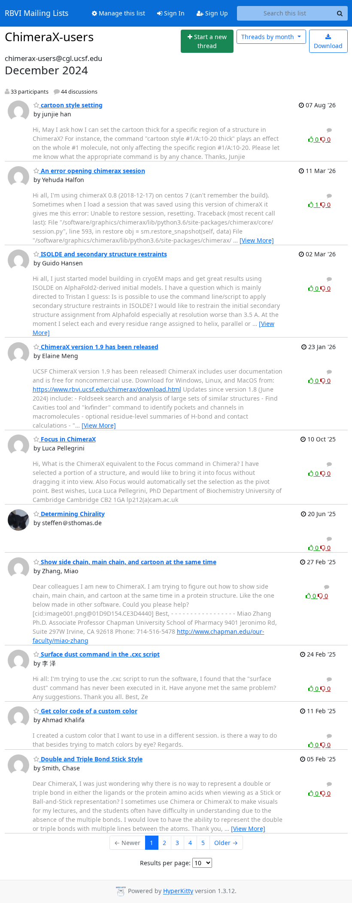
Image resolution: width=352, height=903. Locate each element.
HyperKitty (178, 891)
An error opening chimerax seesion (92, 171)
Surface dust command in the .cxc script (99, 654)
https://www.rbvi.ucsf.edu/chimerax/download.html (107, 389)
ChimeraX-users (49, 36)
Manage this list (121, 13)
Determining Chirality (72, 514)
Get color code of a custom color (88, 711)
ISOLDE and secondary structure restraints (103, 254)
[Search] (340, 13)
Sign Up (215, 13)
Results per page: (165, 863)
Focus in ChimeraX (67, 439)
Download (328, 46)
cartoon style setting (71, 105)
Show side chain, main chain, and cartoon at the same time (127, 562)
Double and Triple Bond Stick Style (91, 759)
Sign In (173, 13)
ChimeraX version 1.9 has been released (98, 347)
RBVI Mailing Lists (36, 13)
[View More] (257, 240)
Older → (226, 843)
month (268, 37)
